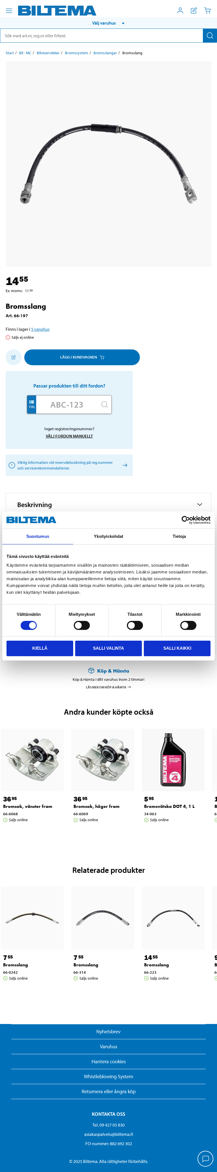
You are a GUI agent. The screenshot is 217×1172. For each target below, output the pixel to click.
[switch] (82, 625)
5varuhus (40, 329)
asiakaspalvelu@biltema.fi (108, 1134)
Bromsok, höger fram (96, 806)
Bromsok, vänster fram (27, 806)
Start (10, 52)
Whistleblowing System (108, 1076)
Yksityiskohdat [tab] (108, 536)
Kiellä (39, 648)
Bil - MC (25, 52)
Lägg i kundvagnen (78, 357)
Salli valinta (108, 648)
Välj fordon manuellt (69, 436)
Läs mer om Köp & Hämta (106, 687)
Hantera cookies (109, 1061)
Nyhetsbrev (108, 1031)
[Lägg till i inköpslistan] (13, 357)
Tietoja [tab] (179, 536)
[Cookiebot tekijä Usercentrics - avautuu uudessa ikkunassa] (186, 520)
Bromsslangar (105, 52)
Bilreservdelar (48, 52)
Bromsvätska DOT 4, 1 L (169, 806)
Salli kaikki (177, 648)
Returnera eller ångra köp (109, 1091)
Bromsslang (15, 965)
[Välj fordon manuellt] (124, 465)
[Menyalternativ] (9, 11)
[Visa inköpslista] (194, 10)
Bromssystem (76, 52)
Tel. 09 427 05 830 (108, 1125)
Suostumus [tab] (37, 536)
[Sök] (210, 36)
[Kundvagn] (207, 10)
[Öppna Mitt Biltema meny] (180, 10)
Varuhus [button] (108, 1046)
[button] (108, 23)
